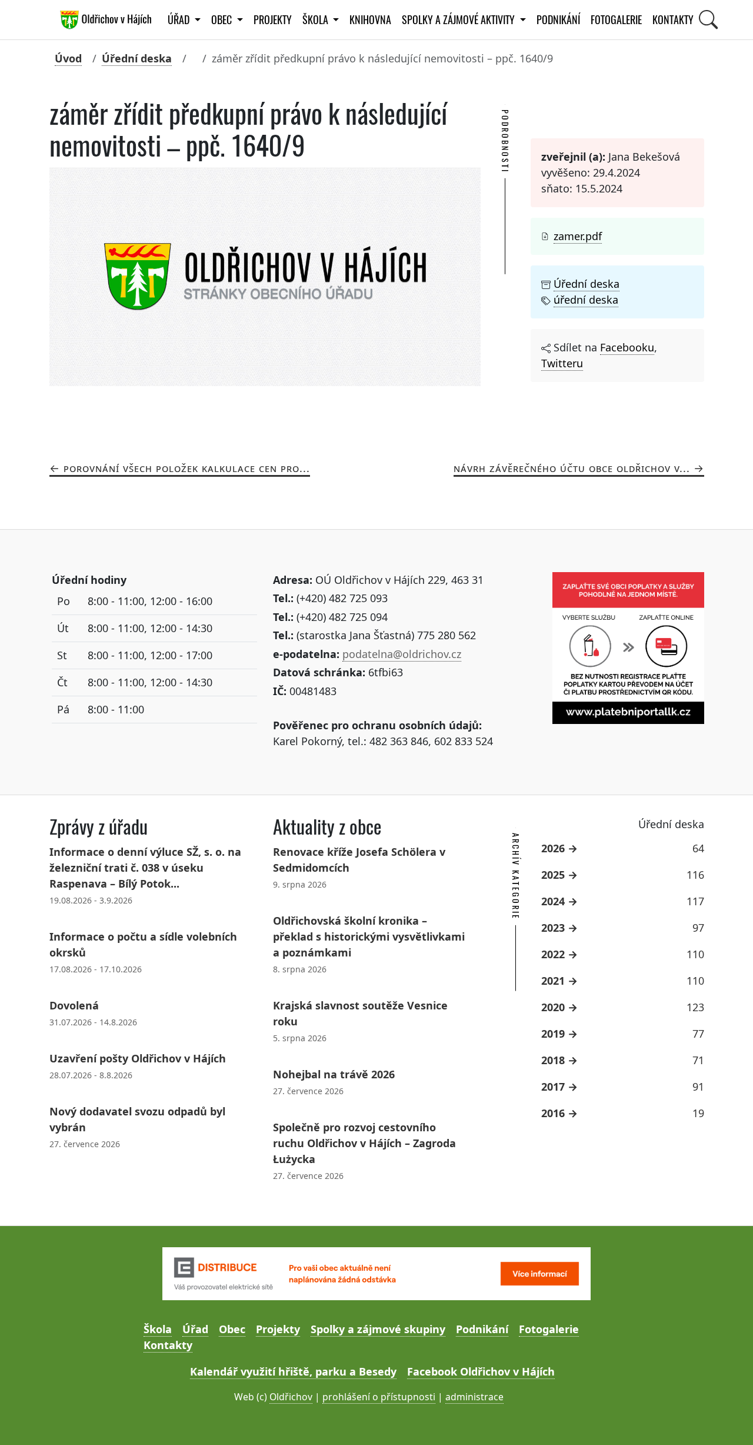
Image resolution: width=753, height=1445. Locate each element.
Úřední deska (137, 58)
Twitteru (562, 363)
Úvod (68, 58)
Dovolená (74, 1005)
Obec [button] (222, 19)
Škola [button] (316, 19)
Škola (158, 1329)
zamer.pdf (578, 236)
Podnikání (558, 19)
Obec (232, 1329)
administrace (474, 1396)
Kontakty (673, 19)
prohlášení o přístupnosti (378, 1396)
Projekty (273, 19)
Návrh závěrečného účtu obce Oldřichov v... (572, 468)
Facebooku (627, 347)
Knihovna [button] (370, 19)
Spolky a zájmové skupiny (378, 1329)
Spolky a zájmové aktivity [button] (459, 19)
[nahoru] (726, 1418)
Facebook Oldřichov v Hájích (481, 1371)
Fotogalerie (616, 19)
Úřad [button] (180, 19)
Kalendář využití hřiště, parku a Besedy (293, 1371)
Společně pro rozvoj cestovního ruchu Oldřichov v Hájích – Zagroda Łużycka (364, 1143)
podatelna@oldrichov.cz (401, 654)
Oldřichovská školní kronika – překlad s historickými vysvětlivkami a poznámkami (369, 936)
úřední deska (586, 300)
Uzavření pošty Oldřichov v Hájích (137, 1058)
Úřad (195, 1329)
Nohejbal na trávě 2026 (334, 1074)
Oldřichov (290, 1396)
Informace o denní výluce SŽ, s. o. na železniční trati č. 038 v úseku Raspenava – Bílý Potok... (145, 868)
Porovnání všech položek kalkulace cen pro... (187, 468)
